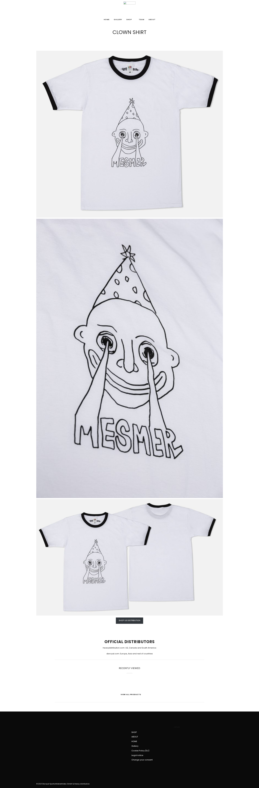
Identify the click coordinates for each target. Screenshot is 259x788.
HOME (106, 19)
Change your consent (142, 759)
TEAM (141, 19)
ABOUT (152, 19)
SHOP (129, 19)
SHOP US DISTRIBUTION (129, 620)
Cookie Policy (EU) (140, 750)
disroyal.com (112, 653)
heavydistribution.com (114, 647)
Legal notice (137, 755)
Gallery (118, 19)
